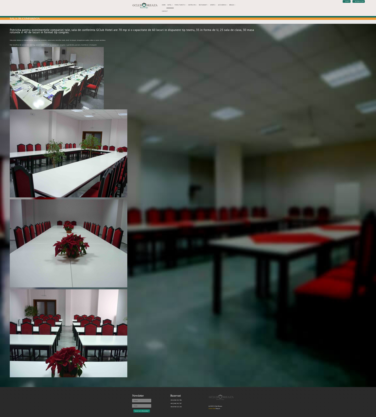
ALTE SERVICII (222, 5)
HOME (163, 5)
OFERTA (347, 1)
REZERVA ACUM (359, 1)
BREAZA (231, 5)
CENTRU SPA (192, 5)
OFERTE (212, 5)
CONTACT (165, 11)
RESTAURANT (203, 5)
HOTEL (169, 5)
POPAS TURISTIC (180, 5)
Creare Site (212, 408)
